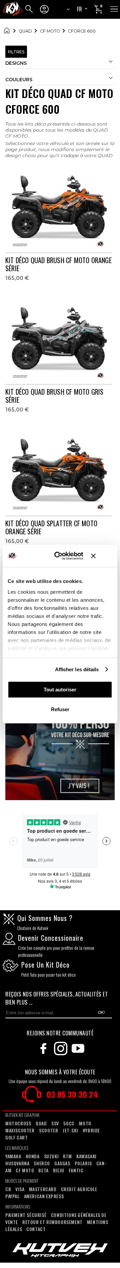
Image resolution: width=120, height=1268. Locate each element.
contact (36, 1228)
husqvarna (17, 1163)
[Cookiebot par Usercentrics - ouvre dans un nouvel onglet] (60, 556)
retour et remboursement (52, 1221)
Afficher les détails (77, 669)
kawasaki (86, 1156)
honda (33, 1156)
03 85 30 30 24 (72, 1094)
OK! (101, 1012)
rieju (58, 1170)
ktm (67, 1156)
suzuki (51, 1156)
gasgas (62, 1163)
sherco (42, 1163)
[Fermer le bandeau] (101, 556)
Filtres (16, 51)
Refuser (60, 709)
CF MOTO (50, 31)
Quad (25, 31)
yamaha (13, 1156)
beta (43, 1170)
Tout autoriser (60, 689)
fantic (76, 1170)
